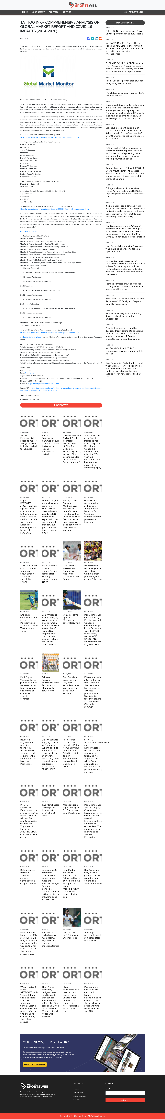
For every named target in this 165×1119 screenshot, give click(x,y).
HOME (25, 12)
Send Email (29, 373)
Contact (77, 1099)
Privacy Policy (79, 1092)
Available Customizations (30, 337)
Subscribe (125, 1100)
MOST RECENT (38, 12)
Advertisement (80, 1096)
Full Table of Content (28, 231)
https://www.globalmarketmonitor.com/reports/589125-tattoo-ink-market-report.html (54, 209)
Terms (76, 1089)
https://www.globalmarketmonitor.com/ (43, 383)
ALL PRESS (53, 12)
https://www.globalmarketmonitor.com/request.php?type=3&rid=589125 (49, 137)
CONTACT (67, 12)
